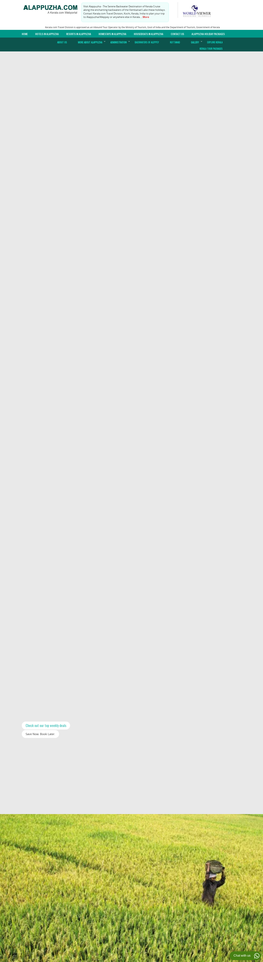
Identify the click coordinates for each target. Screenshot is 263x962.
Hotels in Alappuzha (47, 34)
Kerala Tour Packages (211, 48)
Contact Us (177, 34)
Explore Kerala (215, 42)
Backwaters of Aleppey (147, 42)
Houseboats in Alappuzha (148, 34)
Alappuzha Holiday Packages (208, 34)
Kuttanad (175, 42)
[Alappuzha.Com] (52, 8)
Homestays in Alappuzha (112, 34)
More (146, 17)
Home (25, 34)
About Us (62, 42)
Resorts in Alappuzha (78, 34)
